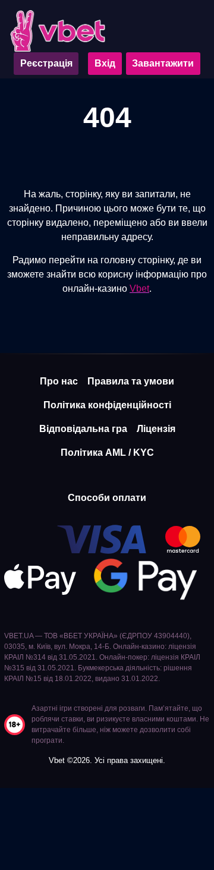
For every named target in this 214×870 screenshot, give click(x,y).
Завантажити (163, 63)
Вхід (105, 63)
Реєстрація (46, 63)
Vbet (139, 288)
